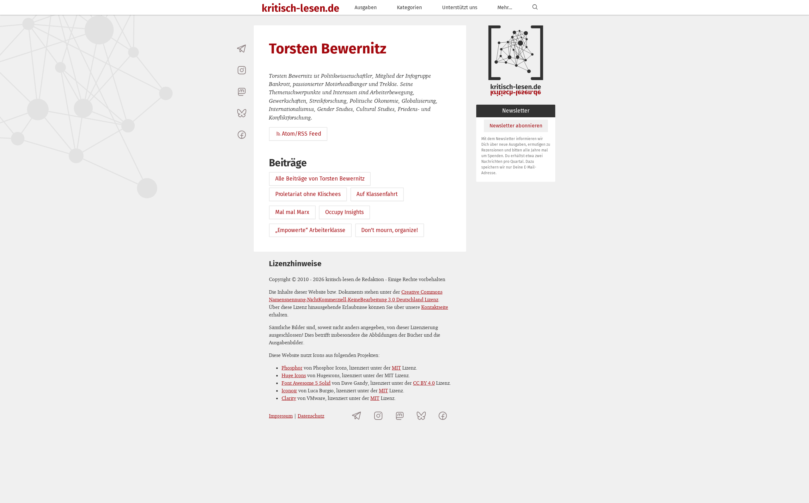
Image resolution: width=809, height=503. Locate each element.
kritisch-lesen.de (300, 8)
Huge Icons (294, 375)
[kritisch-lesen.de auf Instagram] (242, 70)
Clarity (289, 398)
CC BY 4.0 (424, 383)
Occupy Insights (344, 212)
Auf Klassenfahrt (377, 194)
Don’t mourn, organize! (389, 230)
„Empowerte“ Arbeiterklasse (310, 230)
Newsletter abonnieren (516, 126)
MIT (396, 368)
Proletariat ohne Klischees (308, 194)
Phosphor (292, 368)
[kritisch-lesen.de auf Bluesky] (242, 113)
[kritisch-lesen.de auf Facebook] (242, 134)
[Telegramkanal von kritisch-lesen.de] (242, 48)
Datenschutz (311, 416)
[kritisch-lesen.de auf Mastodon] (242, 91)
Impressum (281, 416)
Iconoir (289, 390)
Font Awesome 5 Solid (306, 383)
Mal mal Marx (292, 212)
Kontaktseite (434, 307)
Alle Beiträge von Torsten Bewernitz (320, 178)
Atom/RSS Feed (301, 134)
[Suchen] (535, 7)
